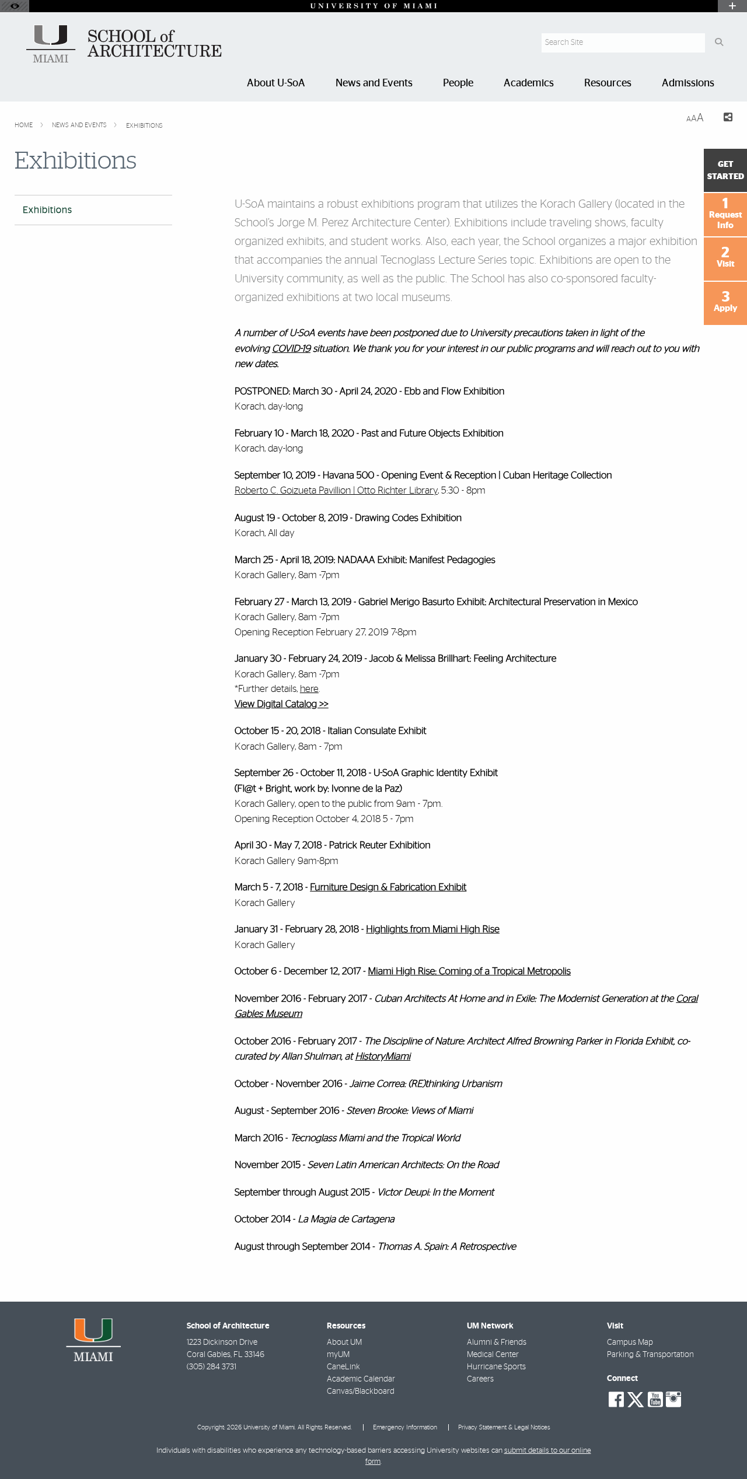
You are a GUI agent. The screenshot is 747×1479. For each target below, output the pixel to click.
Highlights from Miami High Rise (433, 930)
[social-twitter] (635, 1398)
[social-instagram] (673, 1399)
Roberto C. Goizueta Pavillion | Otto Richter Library (336, 490)
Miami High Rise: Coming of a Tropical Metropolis (469, 972)
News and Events (80, 125)
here (309, 689)
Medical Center (493, 1355)
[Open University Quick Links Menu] (732, 6)
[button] (721, 1446)
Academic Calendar (361, 1379)
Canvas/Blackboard (361, 1391)
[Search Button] (718, 43)
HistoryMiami (382, 1057)
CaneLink (343, 1367)
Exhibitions (144, 126)
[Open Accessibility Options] (14, 6)
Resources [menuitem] (607, 83)
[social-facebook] (616, 1399)
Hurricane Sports (496, 1367)
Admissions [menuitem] (688, 83)
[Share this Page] (722, 119)
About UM (344, 1342)
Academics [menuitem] (529, 83)
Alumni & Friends (496, 1342)
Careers (480, 1379)
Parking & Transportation (650, 1355)
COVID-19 (291, 349)
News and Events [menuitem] (374, 83)
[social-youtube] (655, 1399)
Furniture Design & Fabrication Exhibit (388, 888)
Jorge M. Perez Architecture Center (361, 223)
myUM (338, 1355)
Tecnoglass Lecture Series (444, 260)
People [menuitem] (458, 83)
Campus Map (630, 1342)
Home (24, 125)
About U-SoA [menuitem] (276, 83)
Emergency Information (405, 1427)
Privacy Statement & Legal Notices (504, 1427)
